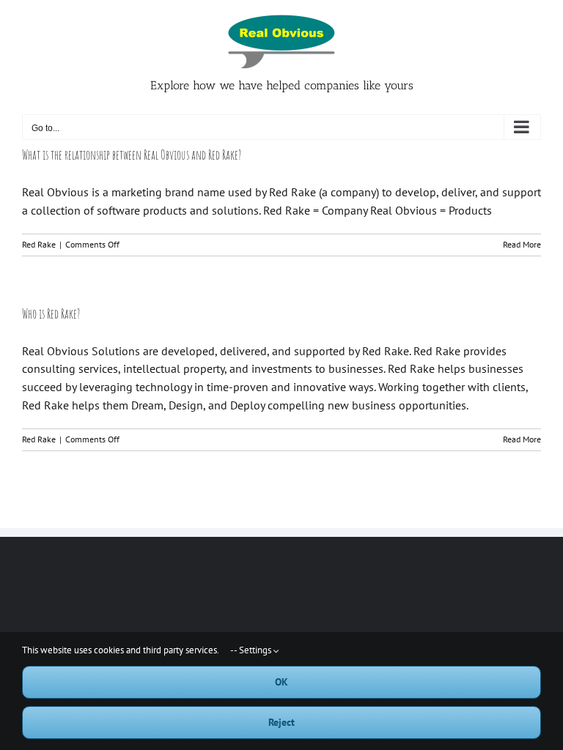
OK (281, 681)
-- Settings (251, 650)
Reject (281, 722)
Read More (522, 244)
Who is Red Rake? (51, 313)
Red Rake (39, 244)
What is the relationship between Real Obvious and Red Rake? (131, 154)
